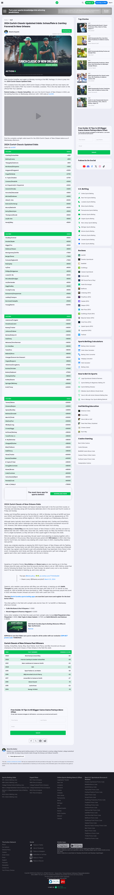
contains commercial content (14, 761)
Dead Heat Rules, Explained (89, 423)
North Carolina (61, 813)
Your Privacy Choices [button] (8, 870)
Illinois (59, 800)
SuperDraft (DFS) (86, 330)
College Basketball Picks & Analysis (40, 787)
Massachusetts (61, 808)
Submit (38, 733)
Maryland (60, 787)
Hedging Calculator (86, 358)
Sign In (110, 2)
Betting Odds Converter (88, 354)
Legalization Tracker (63, 780)
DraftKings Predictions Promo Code (95, 800)
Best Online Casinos (84, 443)
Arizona (59, 790)
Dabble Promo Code (91, 823)
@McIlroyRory (30, 576)
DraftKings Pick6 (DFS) (88, 313)
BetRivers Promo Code (91, 818)
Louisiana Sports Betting (88, 202)
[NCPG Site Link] (54, 881)
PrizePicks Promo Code (91, 838)
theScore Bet (85, 276)
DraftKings (84, 267)
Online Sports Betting (87, 193)
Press (3, 857)
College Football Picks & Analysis (39, 785)
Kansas (59, 810)
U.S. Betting (83, 189)
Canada (59, 818)
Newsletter (5, 865)
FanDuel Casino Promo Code (86, 459)
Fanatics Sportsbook (87, 259)
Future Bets (84, 415)
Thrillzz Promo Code (90, 836)
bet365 (51, 94)
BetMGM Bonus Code (91, 784)
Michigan (59, 803)
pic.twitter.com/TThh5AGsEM (49, 576)
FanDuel (83, 334)
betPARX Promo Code (91, 812)
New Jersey (60, 795)
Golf (11, 20)
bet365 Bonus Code (91, 787)
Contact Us (5, 867)
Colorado (60, 792)
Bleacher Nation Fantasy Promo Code (96, 825)
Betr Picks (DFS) (86, 309)
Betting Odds (85, 367)
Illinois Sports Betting (87, 206)
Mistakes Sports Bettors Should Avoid (92, 391)
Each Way (84, 431)
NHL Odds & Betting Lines (9, 797)
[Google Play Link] (77, 845)
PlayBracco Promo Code (92, 833)
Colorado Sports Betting (88, 214)
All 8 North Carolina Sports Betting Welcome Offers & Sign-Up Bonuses (46, 625)
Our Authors (5, 847)
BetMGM (83, 263)
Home (6, 20)
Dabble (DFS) (85, 301)
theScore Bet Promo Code (92, 810)
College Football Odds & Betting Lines (13, 785)
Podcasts (5, 862)
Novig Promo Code (90, 797)
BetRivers (84, 288)
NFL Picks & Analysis (36, 780)
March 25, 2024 (50, 579)
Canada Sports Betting (87, 239)
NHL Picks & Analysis (36, 792)
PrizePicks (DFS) (86, 297)
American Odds (85, 411)
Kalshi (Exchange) (86, 284)
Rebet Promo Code (90, 830)
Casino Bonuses (82, 447)
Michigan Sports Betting (88, 227)
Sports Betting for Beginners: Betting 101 (93, 382)
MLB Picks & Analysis (36, 790)
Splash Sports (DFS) (87, 326)
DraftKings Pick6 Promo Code (93, 820)
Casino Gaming (85, 439)
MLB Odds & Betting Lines (9, 794)
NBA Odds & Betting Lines (9, 782)
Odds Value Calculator (87, 350)
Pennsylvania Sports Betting (89, 210)
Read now (30, 628)
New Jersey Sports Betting (89, 222)
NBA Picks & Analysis (36, 782)
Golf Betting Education (88, 406)
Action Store (5, 855)
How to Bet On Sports (87, 374)
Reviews (82, 250)
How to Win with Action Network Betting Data (94, 395)
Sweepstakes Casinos (84, 463)
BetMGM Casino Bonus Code (86, 451)
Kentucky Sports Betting (88, 235)
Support (4, 860)
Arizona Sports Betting (87, 231)
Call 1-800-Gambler (62, 878)
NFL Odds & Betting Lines (9, 780)
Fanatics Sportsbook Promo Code (94, 782)
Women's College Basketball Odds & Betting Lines (14, 790)
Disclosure (66, 876)
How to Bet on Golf (86, 419)
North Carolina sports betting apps (23, 596)
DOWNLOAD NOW (60, 494)
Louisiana (60, 785)
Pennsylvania (61, 798)
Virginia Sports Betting (87, 218)
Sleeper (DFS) (85, 305)
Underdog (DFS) (86, 293)
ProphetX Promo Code (91, 802)
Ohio (58, 805)
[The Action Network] (57, 2)
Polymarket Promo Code (92, 789)
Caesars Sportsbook (87, 272)
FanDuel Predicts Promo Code (93, 792)
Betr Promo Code (90, 828)
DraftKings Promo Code (92, 805)
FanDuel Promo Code (91, 807)
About (4, 844)
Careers (4, 852)
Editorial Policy (6, 849)
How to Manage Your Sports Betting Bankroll (94, 399)
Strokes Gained (85, 427)
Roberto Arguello (14, 32)
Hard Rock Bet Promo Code (93, 815)
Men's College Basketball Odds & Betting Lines (15, 787)
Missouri (59, 816)
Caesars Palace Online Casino (86, 455)
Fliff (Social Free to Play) (88, 280)
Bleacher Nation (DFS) (87, 318)
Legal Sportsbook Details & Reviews (91, 378)
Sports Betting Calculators (90, 341)
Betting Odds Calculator (88, 346)
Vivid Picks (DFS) (86, 322)
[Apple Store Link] (63, 845)
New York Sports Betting (88, 197)
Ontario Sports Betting (87, 243)
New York (60, 782)
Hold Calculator (85, 363)
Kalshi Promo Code (90, 794)
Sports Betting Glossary (88, 387)
